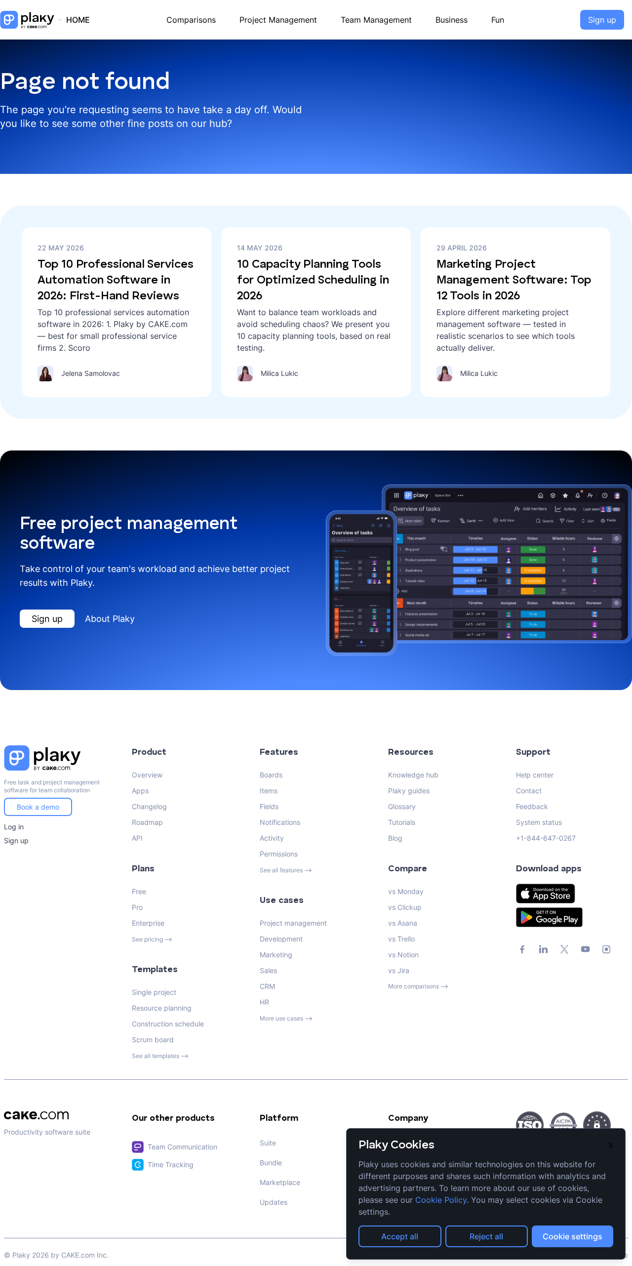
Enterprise (148, 923)
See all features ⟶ (286, 870)
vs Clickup (405, 907)
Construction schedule (168, 1024)
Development (281, 939)
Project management (293, 923)
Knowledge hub (413, 775)
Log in (14, 826)
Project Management (278, 20)
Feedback (532, 806)
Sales (268, 970)
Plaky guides (409, 790)
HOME (78, 20)
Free (139, 891)
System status (539, 822)
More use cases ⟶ (286, 1018)
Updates (273, 1202)
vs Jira (398, 970)
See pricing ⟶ (152, 939)
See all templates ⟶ (160, 1056)
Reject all (486, 1236)
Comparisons (191, 20)
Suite (268, 1143)
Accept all (399, 1236)
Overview (147, 775)
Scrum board (153, 1039)
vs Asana (402, 923)
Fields (269, 806)
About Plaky (110, 618)
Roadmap (147, 822)
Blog (395, 838)
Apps (140, 790)
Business (451, 20)
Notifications (280, 822)
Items (268, 790)
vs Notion (403, 954)
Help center (534, 775)
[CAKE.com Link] (60, 1115)
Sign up (602, 20)
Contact (529, 790)
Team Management (376, 20)
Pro (137, 907)
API (137, 838)
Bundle (271, 1162)
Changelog (149, 806)
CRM (267, 986)
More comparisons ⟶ (418, 986)
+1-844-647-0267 (546, 838)
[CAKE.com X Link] (564, 949)
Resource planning (162, 1008)
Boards (271, 775)
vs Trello (401, 939)
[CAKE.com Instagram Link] (606, 949)
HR (264, 1002)
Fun (497, 20)
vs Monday (406, 891)
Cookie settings (572, 1236)
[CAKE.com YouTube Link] (585, 949)
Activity (272, 838)
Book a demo (38, 807)
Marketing (276, 954)
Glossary (402, 806)
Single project (154, 992)
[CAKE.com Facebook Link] (522, 949)
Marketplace (280, 1182)
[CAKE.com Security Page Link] (530, 1125)
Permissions (279, 854)
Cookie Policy (441, 1200)
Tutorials (401, 822)
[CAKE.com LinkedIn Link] (543, 949)
